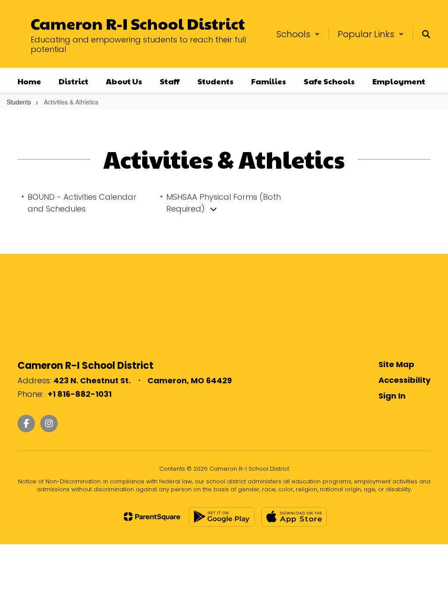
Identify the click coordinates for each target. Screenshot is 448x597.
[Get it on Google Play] (222, 517)
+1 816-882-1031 (80, 394)
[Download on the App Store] (294, 517)
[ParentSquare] (152, 516)
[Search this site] (426, 34)
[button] (298, 34)
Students (19, 101)
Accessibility (404, 380)
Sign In (392, 395)
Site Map (396, 364)
